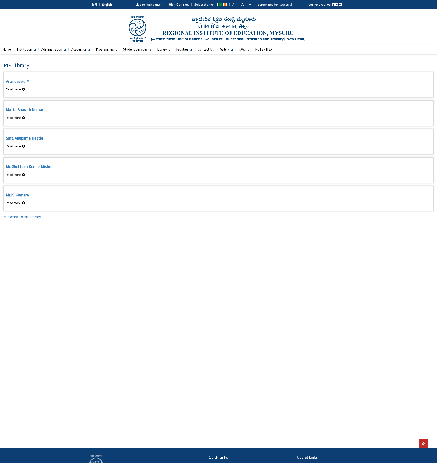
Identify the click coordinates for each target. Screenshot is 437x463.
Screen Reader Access (274, 5)
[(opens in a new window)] (333, 5)
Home (7, 49)
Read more (15, 89)
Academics (79, 49)
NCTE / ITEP (264, 49)
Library (162, 49)
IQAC (242, 49)
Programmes (105, 49)
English (107, 5)
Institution (25, 49)
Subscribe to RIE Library (22, 216)
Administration (52, 49)
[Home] (218, 29)
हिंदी (94, 5)
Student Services (135, 49)
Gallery (225, 49)
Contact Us (206, 49)
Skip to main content (149, 5)
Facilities (182, 49)
